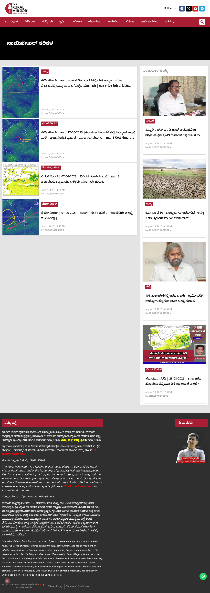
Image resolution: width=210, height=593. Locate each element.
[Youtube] (195, 8)
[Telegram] (202, 8)
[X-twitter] (189, 8)
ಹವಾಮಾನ (94, 22)
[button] (202, 22)
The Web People (23, 588)
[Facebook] (182, 8)
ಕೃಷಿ (61, 22)
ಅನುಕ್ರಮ (113, 22)
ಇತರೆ (168, 22)
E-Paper (29, 22)
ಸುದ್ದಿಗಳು (47, 22)
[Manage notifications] (7, 580)
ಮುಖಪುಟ (11, 22)
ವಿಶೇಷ (130, 22)
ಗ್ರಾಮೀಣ (76, 22)
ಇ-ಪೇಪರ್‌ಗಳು (149, 22)
